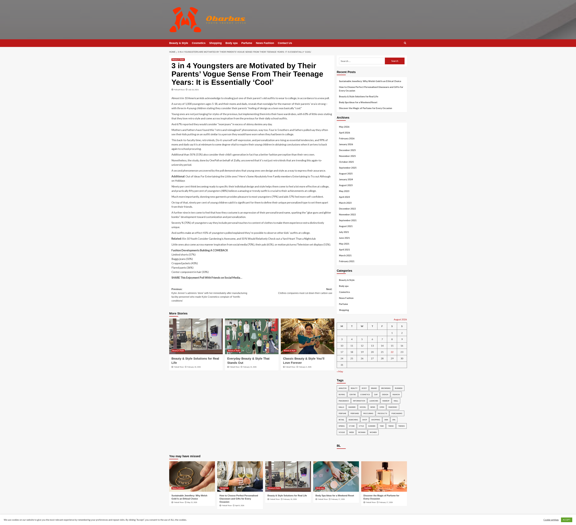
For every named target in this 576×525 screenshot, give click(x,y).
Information (359, 401)
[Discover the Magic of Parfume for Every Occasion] (384, 476)
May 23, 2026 (192, 502)
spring (342, 426)
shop (364, 420)
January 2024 (346, 179)
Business (398, 388)
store (352, 426)
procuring (368, 413)
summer (371, 426)
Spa (393, 420)
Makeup (385, 401)
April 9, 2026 (239, 505)
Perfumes (355, 413)
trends (401, 426)
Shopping (215, 43)
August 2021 (346, 226)
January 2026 (346, 144)
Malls (341, 407)
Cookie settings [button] (551, 520)
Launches (373, 401)
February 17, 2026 (338, 499)
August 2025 (346, 173)
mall (396, 401)
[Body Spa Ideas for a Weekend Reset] (336, 476)
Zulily (237, 160)
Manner (352, 407)
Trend (391, 426)
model (363, 407)
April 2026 (344, 132)
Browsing (386, 388)
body (364, 388)
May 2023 (344, 191)
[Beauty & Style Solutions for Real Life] (196, 336)
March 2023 (345, 202)
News (372, 407)
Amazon (342, 388)
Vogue (342, 432)
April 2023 (344, 197)
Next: (305, 291)
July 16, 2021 (193, 89)
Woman (361, 432)
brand (374, 388)
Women (373, 432)
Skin (386, 420)
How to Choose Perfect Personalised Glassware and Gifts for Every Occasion (371, 89)
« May (340, 371)
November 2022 (347, 214)
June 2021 (344, 237)
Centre (352, 394)
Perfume (342, 413)
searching (353, 420)
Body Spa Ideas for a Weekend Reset (358, 102)
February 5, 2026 (305, 367)
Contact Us (285, 43)
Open (382, 407)
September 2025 (348, 167)
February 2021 (346, 261)
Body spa (231, 43)
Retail (341, 420)
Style (361, 426)
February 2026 (346, 138)
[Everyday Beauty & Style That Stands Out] (252, 336)
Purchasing (397, 413)
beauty (354, 388)
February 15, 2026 (249, 367)
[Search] (405, 43)
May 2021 (344, 243)
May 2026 (344, 126)
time (382, 426)
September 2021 (348, 220)
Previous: (209, 295)
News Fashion (265, 43)
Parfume (246, 43)
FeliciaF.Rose (179, 89)
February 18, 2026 (194, 367)
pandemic (392, 407)
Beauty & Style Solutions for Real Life (358, 96)
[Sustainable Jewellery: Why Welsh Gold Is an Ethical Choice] (192, 476)
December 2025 (347, 150)
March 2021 (345, 255)
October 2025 (346, 161)
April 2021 (344, 249)
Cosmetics (199, 43)
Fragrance (344, 401)
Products (382, 413)
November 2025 (347, 156)
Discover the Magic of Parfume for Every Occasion (365, 108)
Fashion (396, 394)
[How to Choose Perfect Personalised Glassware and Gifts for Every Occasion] (240, 476)
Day (376, 394)
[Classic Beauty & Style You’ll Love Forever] (307, 336)
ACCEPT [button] (566, 520)
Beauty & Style (178, 43)
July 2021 (344, 232)
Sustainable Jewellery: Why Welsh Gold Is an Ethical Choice (370, 81)
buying (342, 394)
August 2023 (346, 185)
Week (351, 432)
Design (385, 394)
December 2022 (347, 208)
